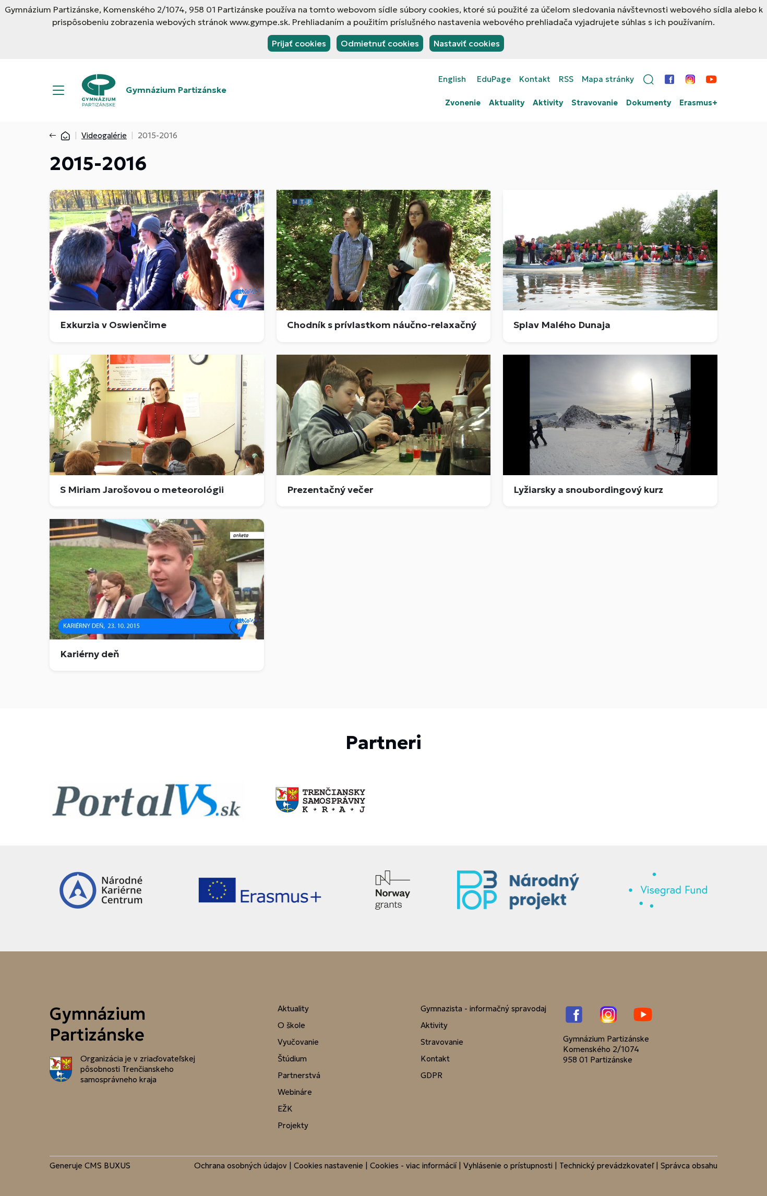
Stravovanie (594, 102)
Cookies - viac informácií (413, 1165)
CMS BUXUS (107, 1165)
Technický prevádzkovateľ (606, 1165)
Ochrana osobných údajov (240, 1165)
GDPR (431, 1075)
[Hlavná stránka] (65, 135)
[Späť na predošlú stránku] (55, 135)
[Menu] (58, 90)
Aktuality (506, 102)
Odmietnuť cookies (380, 43)
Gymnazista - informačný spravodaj (483, 1008)
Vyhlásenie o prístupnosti (508, 1165)
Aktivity (548, 102)
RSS (566, 79)
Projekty (293, 1125)
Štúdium (292, 1059)
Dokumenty (648, 102)
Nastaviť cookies (467, 43)
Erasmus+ (698, 102)
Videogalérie (104, 135)
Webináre (295, 1092)
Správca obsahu (689, 1165)
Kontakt (534, 79)
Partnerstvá (299, 1075)
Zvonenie (463, 102)
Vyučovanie (298, 1042)
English (452, 79)
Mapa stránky (608, 79)
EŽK (285, 1109)
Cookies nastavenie (328, 1165)
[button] (648, 79)
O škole (291, 1025)
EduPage (494, 79)
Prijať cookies (299, 43)
